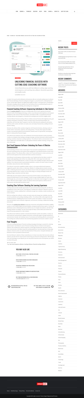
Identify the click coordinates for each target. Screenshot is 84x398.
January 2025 (61, 138)
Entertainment (61, 257)
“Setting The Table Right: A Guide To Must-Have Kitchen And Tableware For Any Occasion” (67, 85)
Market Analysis (61, 318)
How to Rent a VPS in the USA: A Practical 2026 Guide (27, 254)
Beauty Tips (60, 232)
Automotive (60, 230)
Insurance (60, 299)
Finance (59, 271)
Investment (60, 301)
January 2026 (61, 111)
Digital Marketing (62, 249)
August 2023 (60, 185)
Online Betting (61, 332)
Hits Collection (61, 290)
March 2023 (60, 199)
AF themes (55, 396)
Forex (59, 282)
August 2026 (60, 94)
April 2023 (60, 196)
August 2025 (60, 122)
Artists (59, 224)
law (59, 310)
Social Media (60, 354)
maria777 (60, 83)
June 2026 (60, 97)
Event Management (62, 260)
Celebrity (60, 243)
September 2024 (61, 149)
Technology (28, 11)
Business (21, 11)
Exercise (60, 263)
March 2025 (60, 133)
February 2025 (61, 135)
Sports (59, 356)
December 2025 (61, 113)
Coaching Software (28, 244)
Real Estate (60, 348)
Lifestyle (60, 312)
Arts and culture (61, 227)
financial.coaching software (39, 244)
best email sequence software (16, 244)
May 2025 (60, 130)
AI (58, 216)
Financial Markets (62, 274)
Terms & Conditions (30, 390)
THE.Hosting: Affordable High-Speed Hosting (25, 265)
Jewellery (60, 304)
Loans (59, 315)
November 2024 (61, 144)
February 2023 (61, 202)
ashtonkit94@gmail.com (21, 278)
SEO (59, 351)
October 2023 (61, 179)
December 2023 (61, 174)
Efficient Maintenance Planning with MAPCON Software (27, 271)
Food (59, 279)
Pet (59, 340)
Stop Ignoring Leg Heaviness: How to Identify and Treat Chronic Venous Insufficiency (66, 68)
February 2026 (61, 108)
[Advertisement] (42, 23)
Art (59, 221)
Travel (45, 11)
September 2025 (61, 119)
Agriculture (60, 213)
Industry (60, 296)
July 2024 (60, 155)
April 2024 (60, 163)
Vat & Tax (60, 367)
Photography (61, 343)
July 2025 (60, 124)
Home (17, 11)
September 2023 (61, 182)
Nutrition (60, 329)
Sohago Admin (19, 255)
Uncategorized (61, 365)
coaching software (15, 111)
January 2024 (61, 171)
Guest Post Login (64, 11)
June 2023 (60, 191)
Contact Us (56, 11)
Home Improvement (62, 293)
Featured (60, 268)
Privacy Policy (22, 390)
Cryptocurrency (61, 246)
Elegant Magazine (47, 396)
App (59, 219)
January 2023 (61, 204)
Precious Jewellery (62, 345)
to (34, 227)
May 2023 (60, 193)
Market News (61, 321)
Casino (59, 241)
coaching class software (19, 204)
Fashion (50, 11)
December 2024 (61, 141)
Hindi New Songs (14, 390)
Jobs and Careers (61, 307)
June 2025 (60, 127)
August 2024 (60, 152)
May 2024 (60, 160)
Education (35, 11)
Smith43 (18, 94)
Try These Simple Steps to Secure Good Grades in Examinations (42, 286)
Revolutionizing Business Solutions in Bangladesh (27, 260)
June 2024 (60, 157)
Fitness (59, 276)
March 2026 (60, 105)
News (59, 326)
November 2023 (61, 177)
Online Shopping (61, 337)
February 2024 (61, 168)
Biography (60, 235)
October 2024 (61, 146)
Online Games (61, 334)
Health (40, 11)
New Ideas (60, 323)
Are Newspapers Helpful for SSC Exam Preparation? (19, 286)
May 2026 (60, 100)
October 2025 (61, 116)
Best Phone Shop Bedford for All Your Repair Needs (27, 277)
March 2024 (60, 166)
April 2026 (60, 102)
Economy (60, 252)
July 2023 (60, 188)
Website (60, 370)
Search (59, 40)
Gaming (60, 285)
